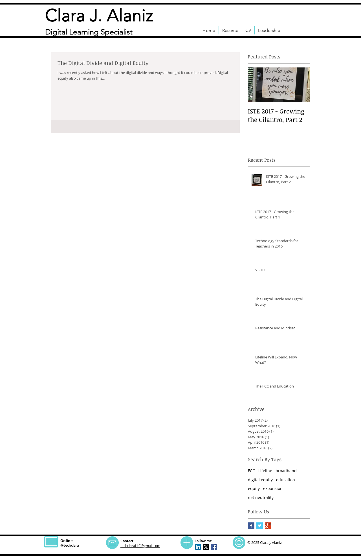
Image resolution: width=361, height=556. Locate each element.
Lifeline (265, 470)
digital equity (260, 479)
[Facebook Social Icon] (214, 547)
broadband (286, 470)
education (285, 479)
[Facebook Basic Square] (251, 525)
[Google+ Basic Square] (268, 525)
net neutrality (261, 497)
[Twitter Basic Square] (259, 525)
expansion (273, 488)
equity (254, 488)
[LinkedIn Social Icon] (198, 547)
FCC (251, 470)
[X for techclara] (206, 547)
